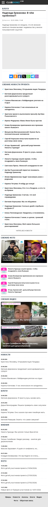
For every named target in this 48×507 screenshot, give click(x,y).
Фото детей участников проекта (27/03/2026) (19, 475)
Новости (5, 355)
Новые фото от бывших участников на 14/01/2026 (21, 490)
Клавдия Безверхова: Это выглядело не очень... (20, 456)
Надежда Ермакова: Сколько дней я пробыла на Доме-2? (24, 207)
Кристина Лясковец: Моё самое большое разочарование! (22, 225)
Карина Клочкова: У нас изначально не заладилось (21, 108)
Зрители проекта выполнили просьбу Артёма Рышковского (24, 115)
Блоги (5, 9)
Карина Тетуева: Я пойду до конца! (19, 183)
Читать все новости (24, 231)
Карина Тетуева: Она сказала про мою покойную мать (23, 412)
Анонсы (25, 497)
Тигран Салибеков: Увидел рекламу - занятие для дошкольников (21, 440)
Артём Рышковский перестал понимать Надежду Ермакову (22, 171)
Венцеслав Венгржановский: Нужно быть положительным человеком (22, 133)
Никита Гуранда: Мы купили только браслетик (19, 432)
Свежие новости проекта (15, 84)
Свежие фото (8, 238)
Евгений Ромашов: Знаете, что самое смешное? (20, 419)
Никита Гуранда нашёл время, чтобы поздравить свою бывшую (21, 160)
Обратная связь (26, 500)
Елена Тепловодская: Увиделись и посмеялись (24, 213)
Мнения (5, 425)
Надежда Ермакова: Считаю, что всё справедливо (20, 196)
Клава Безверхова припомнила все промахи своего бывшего (24, 126)
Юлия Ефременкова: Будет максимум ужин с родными (24, 178)
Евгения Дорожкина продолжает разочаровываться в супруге (19, 95)
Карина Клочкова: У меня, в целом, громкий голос (24, 218)
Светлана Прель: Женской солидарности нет (24, 165)
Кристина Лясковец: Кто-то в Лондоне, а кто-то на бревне (25, 189)
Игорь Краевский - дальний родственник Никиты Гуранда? (22, 146)
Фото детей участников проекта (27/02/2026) (19, 483)
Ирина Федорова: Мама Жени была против (23, 121)
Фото (4, 461)
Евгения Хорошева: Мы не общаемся (20, 201)
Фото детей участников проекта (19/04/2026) (19, 468)
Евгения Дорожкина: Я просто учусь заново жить (23, 153)
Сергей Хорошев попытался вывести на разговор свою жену (22, 139)
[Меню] (3, 2)
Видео (39, 497)
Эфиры (8, 497)
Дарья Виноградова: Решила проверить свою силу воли (23, 405)
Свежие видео (8, 299)
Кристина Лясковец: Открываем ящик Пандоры (25, 89)
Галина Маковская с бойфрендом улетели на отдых (24, 101)
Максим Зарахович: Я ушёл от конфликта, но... (19, 448)
